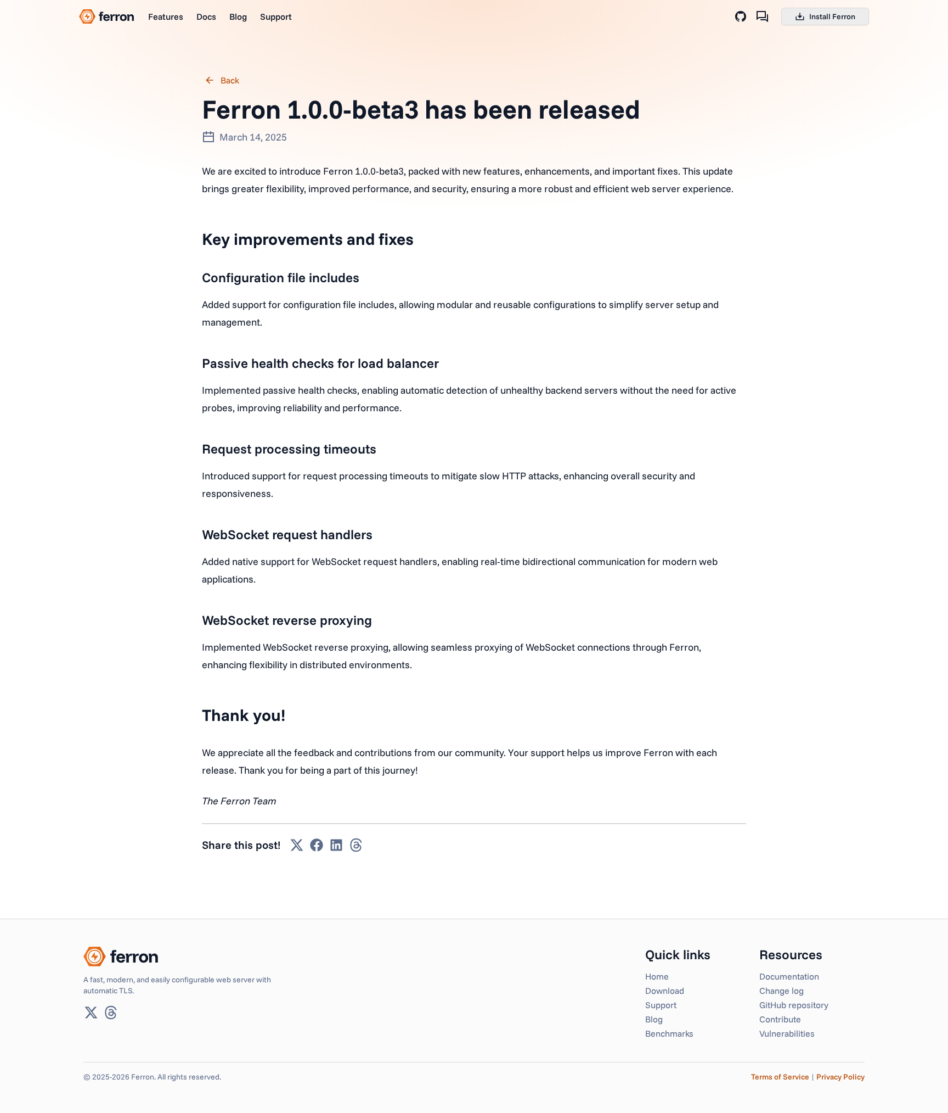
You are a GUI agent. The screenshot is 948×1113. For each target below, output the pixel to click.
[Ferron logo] (106, 16)
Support (276, 16)
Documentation (789, 976)
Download (664, 990)
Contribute (780, 1019)
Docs (206, 16)
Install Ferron (832, 16)
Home (657, 976)
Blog (238, 16)
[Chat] (762, 16)
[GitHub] (741, 16)
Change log (781, 990)
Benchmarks (669, 1033)
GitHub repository (793, 1004)
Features (165, 16)
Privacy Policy (840, 1077)
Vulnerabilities (787, 1033)
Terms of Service (780, 1077)
